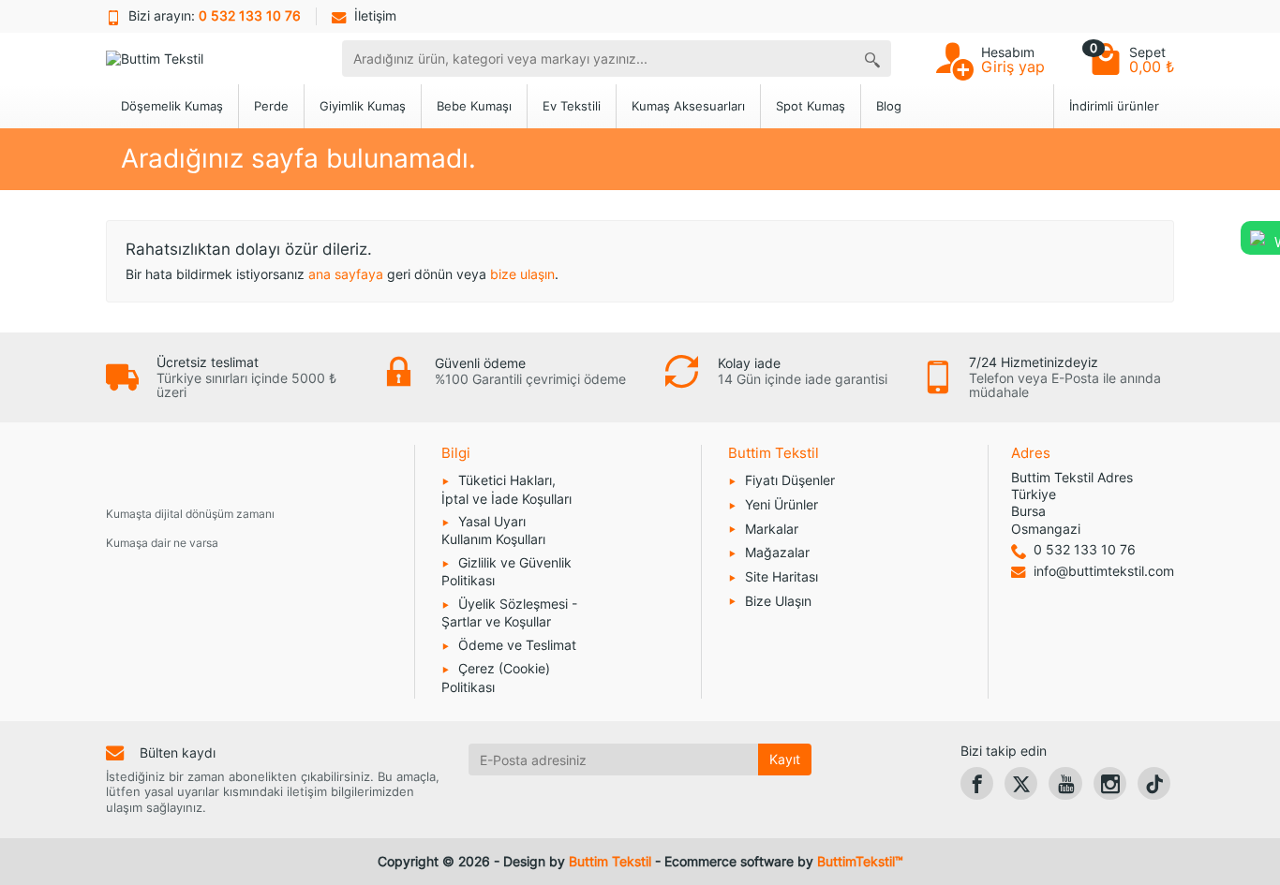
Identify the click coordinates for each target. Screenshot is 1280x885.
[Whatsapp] (1257, 236)
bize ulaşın (522, 274)
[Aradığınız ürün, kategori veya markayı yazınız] (872, 58)
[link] (976, 783)
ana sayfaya (345, 274)
